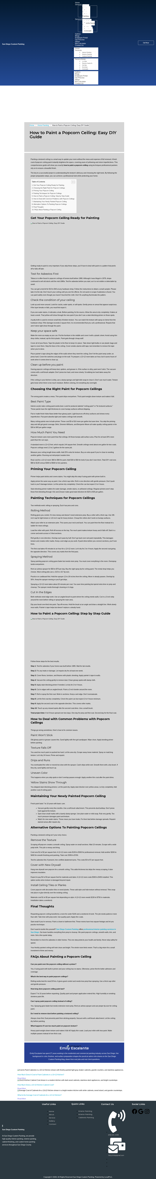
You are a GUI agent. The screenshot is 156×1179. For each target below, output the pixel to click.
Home (32, 125)
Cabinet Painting (86, 15)
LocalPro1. (108, 1177)
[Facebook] (134, 1111)
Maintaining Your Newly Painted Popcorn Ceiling (50, 201)
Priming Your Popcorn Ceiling (43, 190)
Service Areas (80, 19)
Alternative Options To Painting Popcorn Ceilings (50, 204)
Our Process (79, 40)
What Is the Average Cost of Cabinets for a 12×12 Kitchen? (40, 1095)
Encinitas (85, 67)
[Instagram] (147, 1111)
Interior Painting (85, 7)
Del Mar (84, 65)
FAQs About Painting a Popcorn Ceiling (47, 210)
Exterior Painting (86, 11)
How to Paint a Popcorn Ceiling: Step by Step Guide (51, 196)
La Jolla (84, 61)
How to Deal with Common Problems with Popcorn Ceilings (53, 199)
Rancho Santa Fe (88, 24)
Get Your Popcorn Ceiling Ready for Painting (48, 185)
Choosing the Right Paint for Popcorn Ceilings (49, 188)
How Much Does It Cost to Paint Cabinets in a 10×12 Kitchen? (41, 1075)
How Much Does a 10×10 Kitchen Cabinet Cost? (36, 1085)
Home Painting (43, 125)
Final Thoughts (38, 207)
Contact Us (79, 45)
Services (78, 4)
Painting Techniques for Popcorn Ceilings (47, 193)
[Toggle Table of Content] (72, 182)
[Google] (140, 1111)
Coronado (87, 31)
